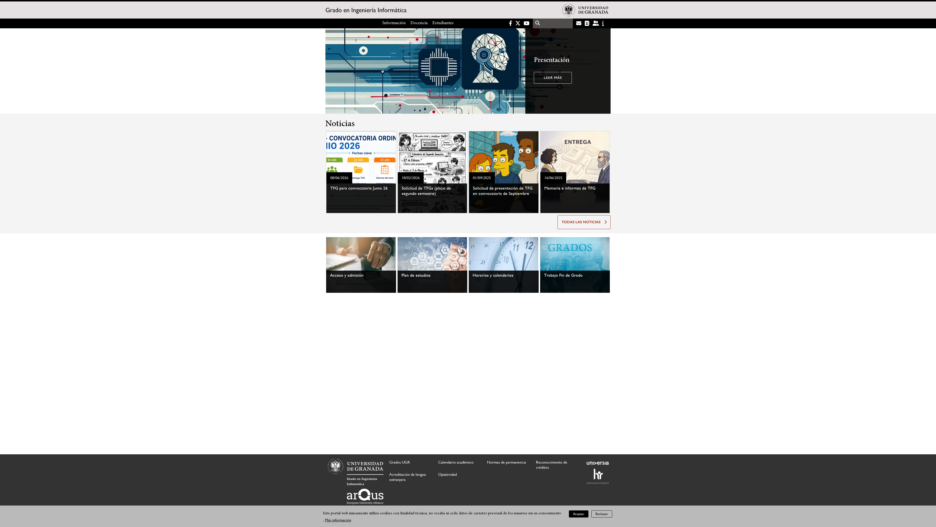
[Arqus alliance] (365, 496)
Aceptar (578, 514)
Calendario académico (456, 462)
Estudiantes (443, 23)
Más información (338, 520)
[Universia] (598, 463)
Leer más (553, 78)
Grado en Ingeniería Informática (366, 10)
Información (394, 23)
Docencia (419, 23)
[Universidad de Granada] (585, 10)
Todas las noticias (581, 222)
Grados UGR (399, 462)
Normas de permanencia (506, 462)
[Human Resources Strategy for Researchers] (598, 476)
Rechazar (601, 514)
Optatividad (447, 474)
